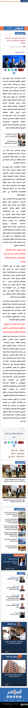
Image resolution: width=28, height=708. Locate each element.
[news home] (14, 691)
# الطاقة (13, 453)
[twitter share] (12, 70)
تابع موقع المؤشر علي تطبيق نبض (14, 435)
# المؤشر (22, 450)
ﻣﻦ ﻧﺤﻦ (12, 700)
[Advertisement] (14, 14)
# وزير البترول (14, 450)
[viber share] (5, 70)
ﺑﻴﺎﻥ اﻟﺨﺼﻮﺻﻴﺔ (20, 700)
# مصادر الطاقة (20, 457)
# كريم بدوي (11, 457)
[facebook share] (16, 70)
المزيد (6, 651)
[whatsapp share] (9, 70)
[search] (2, 28)
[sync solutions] (24, 705)
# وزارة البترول (20, 453)
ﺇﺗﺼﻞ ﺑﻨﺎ (6, 700)
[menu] (26, 28)
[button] (24, 633)
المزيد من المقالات (9, 569)
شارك (20, 70)
